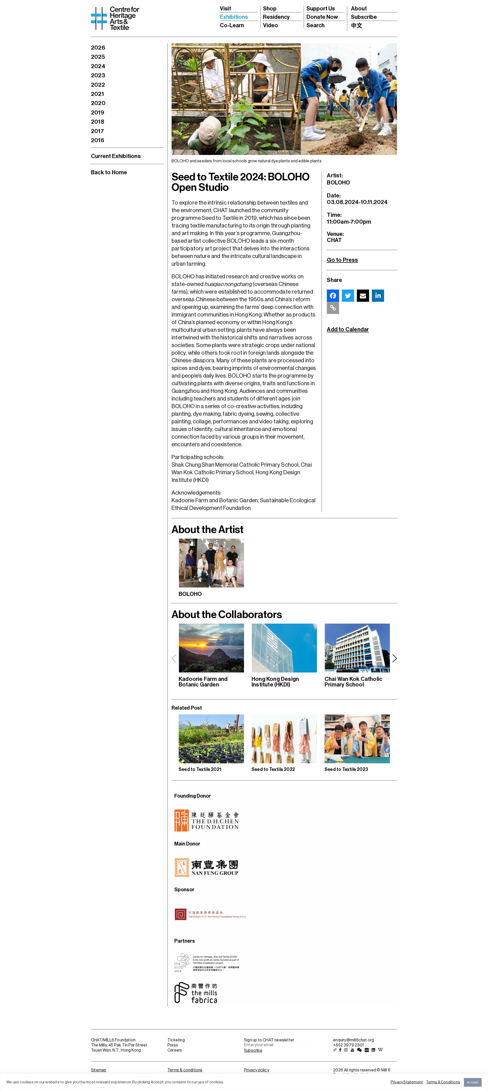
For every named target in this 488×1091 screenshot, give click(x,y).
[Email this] (363, 296)
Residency (276, 17)
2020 (98, 103)
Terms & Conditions (443, 1082)
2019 (97, 113)
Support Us (321, 8)
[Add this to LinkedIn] (378, 296)
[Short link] (333, 308)
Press (172, 1045)
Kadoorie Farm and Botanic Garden (203, 681)
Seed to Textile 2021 (200, 769)
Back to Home (109, 172)
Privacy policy (256, 1070)
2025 (98, 57)
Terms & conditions (185, 1070)
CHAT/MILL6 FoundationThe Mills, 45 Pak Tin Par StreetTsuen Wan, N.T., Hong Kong (119, 1045)
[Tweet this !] (348, 296)
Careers (174, 1050)
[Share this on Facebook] (333, 296)
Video (270, 25)
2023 (98, 75)
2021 (97, 94)
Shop (270, 8)
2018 (97, 122)
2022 (98, 85)
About (359, 8)
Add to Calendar (348, 329)
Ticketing (176, 1040)
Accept (473, 1082)
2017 (97, 131)
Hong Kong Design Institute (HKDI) (275, 681)
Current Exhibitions (116, 156)
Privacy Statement (407, 1082)
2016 (97, 140)
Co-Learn (232, 25)
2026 (98, 48)
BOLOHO (190, 594)
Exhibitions (234, 17)
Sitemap (98, 1070)
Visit (225, 8)
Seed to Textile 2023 (346, 769)
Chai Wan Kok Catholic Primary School (353, 681)
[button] (394, 658)
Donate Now (322, 17)
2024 (98, 66)
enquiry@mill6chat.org (353, 1040)
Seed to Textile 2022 (273, 769)
